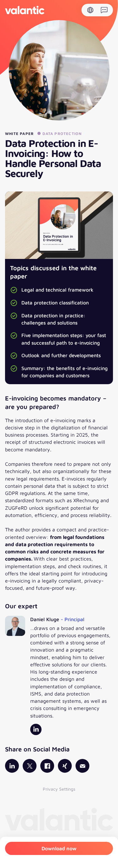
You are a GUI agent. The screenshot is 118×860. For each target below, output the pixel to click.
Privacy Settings (59, 789)
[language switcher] (90, 10)
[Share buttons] (104, 10)
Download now (59, 848)
